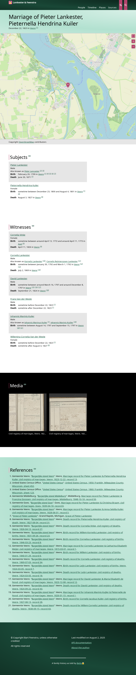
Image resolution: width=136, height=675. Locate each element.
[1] (37, 28)
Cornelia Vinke (17, 234)
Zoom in (133, 41)
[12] (81, 264)
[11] (79, 261)
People (81, 7)
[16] (36, 287)
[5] (50, 174)
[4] (48, 174)
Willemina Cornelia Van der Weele (27, 336)
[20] (18, 328)
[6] (53, 174)
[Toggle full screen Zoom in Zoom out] (68, 86)
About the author (80, 647)
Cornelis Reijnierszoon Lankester (62, 261)
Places (102, 7)
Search (125, 5)
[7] (55, 174)
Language (120, 5)
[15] (33, 287)
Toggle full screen (133, 36)
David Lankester (18, 278)
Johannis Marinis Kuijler (62, 322)
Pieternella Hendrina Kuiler (24, 185)
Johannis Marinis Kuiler (22, 316)
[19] (75, 322)
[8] (19, 194)
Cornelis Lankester (20, 255)
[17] (39, 287)
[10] (44, 261)
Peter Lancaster (31, 171)
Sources (112, 7)
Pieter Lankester (19, 164)
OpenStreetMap (26, 142)
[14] (39, 270)
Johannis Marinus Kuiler (35, 322)
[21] (21, 328)
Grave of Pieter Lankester (78, 515)
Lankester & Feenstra (24, 2)
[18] (47, 290)
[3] (43, 171)
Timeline (92, 7)
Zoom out (133, 46)
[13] (19, 267)
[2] (41, 171)
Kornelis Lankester (33, 261)
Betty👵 (80, 663)
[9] (24, 243)
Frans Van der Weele (21, 298)
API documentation (81, 642)
